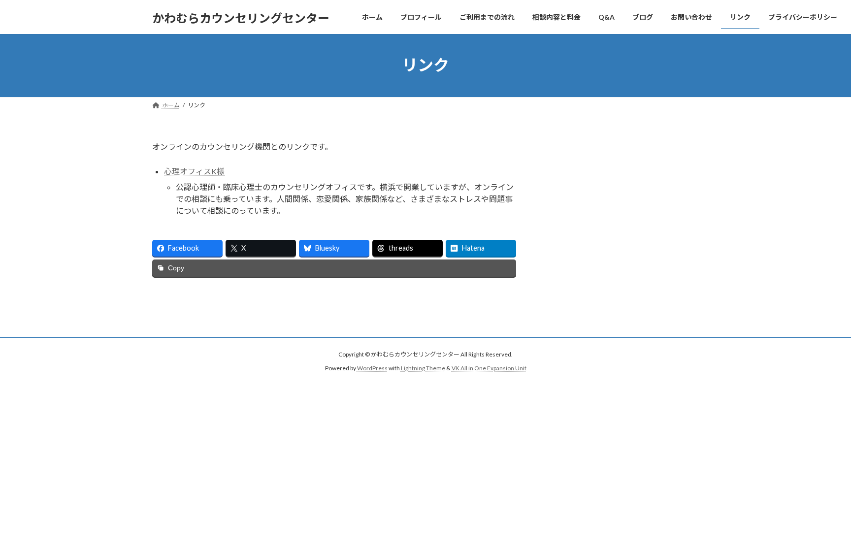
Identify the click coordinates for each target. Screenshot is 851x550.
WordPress (372, 368)
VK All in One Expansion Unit (489, 368)
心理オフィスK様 (194, 171)
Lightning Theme (423, 368)
